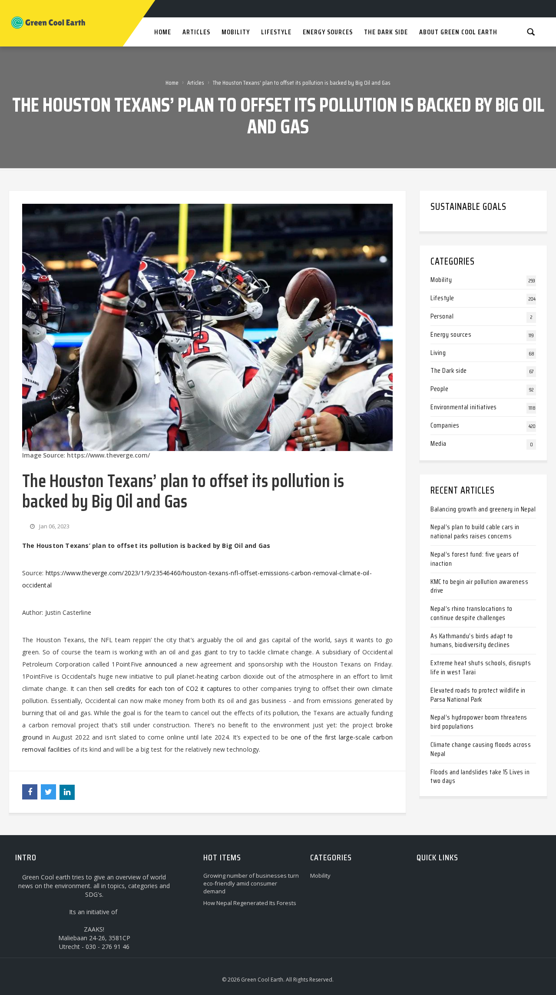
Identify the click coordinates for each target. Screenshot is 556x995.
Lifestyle (442, 297)
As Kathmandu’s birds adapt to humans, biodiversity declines (471, 640)
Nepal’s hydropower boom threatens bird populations (478, 722)
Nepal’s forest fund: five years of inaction (474, 559)
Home (172, 82)
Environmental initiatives (463, 406)
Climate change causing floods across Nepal (480, 749)
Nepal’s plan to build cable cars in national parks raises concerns (475, 531)
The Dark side (448, 370)
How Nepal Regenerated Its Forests (249, 903)
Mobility (441, 279)
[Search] (530, 31)
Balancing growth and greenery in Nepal (483, 509)
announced (161, 664)
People (439, 388)
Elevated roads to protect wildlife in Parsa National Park (478, 695)
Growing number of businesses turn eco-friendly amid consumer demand (251, 883)
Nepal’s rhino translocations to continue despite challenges (471, 613)
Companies (445, 425)
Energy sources (450, 334)
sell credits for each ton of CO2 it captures (168, 688)
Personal (441, 316)
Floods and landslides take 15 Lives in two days (480, 776)
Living (438, 352)
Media (438, 443)
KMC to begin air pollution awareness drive (479, 586)
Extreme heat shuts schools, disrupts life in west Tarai (480, 667)
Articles (195, 82)
